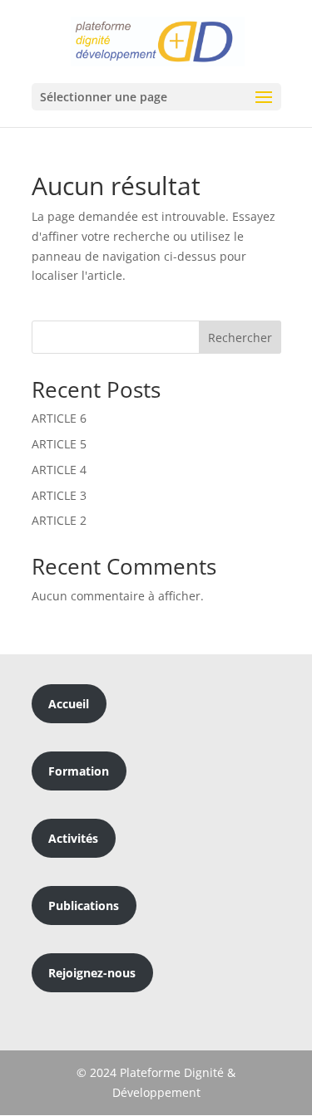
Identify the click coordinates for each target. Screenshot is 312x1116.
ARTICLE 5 (59, 444)
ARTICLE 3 (59, 495)
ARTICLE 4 (59, 469)
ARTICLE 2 (59, 520)
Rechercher (240, 337)
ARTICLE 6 (59, 418)
